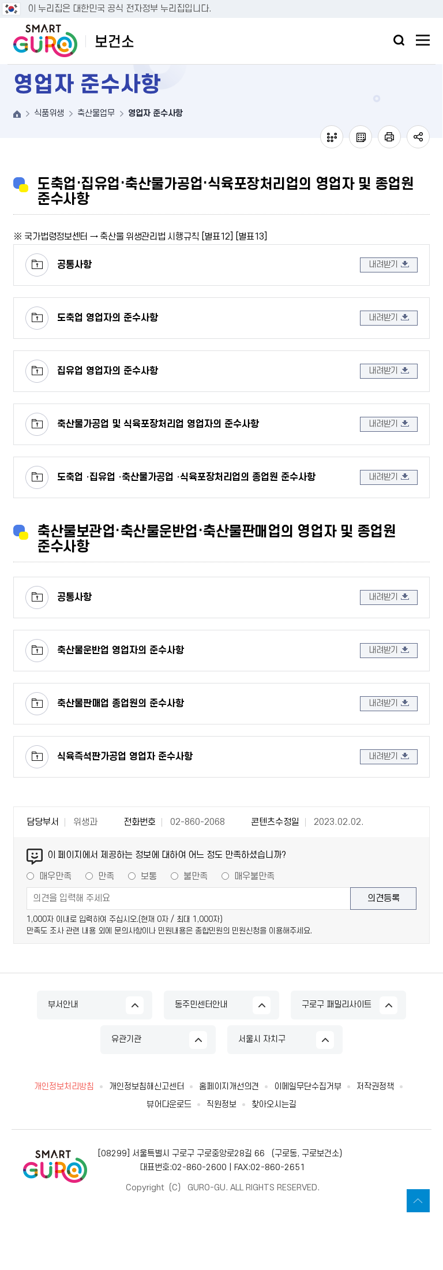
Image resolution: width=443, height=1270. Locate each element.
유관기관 (126, 1039)
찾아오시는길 (273, 1105)
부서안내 (63, 1005)
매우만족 (55, 876)
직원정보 (221, 1105)
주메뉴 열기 (423, 40)
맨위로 (418, 1200)
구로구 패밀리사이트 (336, 1005)
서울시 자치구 (262, 1039)
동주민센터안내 (201, 1005)
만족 (106, 876)
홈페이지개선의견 (229, 1087)
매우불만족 (254, 876)
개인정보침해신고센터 (146, 1087)
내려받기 (383, 265)
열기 (398, 40)
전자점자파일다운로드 (360, 136)
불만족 (195, 876)
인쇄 (389, 136)
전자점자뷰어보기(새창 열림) (331, 136)
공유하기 (418, 136)
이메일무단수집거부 (307, 1087)
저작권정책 (375, 1087)
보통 (149, 876)
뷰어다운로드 (169, 1105)
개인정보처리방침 (64, 1087)
